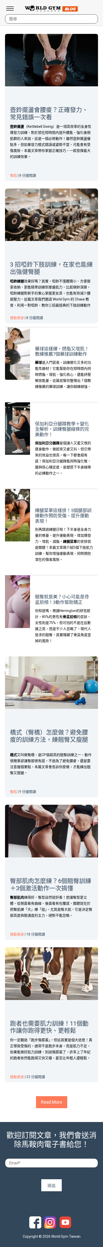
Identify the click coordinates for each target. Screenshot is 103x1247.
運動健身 (17, 318)
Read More (51, 1102)
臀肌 (13, 175)
